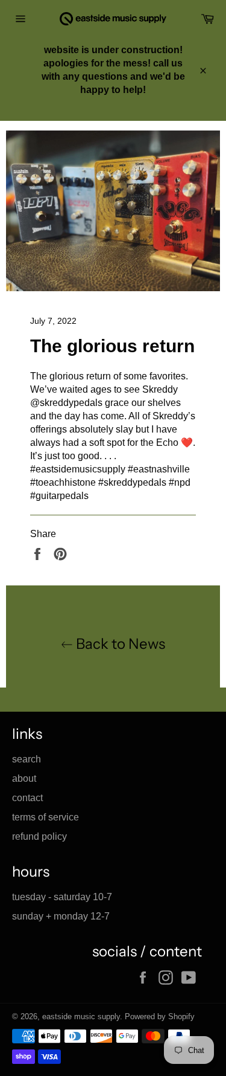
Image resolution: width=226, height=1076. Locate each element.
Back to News (119, 643)
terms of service (45, 817)
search (26, 759)
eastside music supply (81, 1016)
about (24, 778)
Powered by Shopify (160, 1016)
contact (27, 798)
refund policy (39, 836)
